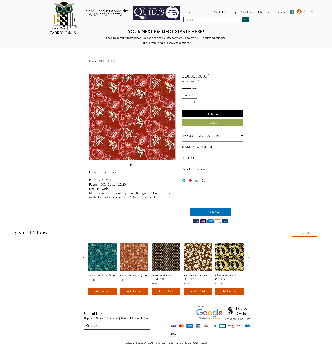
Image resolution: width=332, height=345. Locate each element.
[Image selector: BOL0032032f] (130, 164)
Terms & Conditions (107, 318)
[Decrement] (184, 102)
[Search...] (245, 19)
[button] (292, 11)
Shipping (89, 318)
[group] (166, 269)
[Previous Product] (83, 257)
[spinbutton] (189, 102)
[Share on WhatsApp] (197, 180)
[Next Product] (249, 257)
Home (93, 61)
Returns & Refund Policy (134, 318)
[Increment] (195, 102)
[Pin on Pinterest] (190, 180)
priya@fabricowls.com (237, 318)
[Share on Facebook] (184, 180)
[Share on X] (203, 180)
